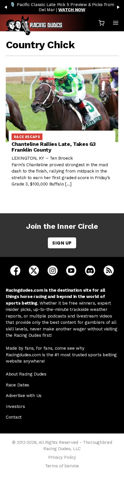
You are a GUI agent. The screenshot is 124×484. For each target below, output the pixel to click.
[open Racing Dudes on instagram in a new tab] (53, 270)
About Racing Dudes (26, 374)
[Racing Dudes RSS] (109, 270)
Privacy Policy (62, 457)
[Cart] (101, 23)
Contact (14, 417)
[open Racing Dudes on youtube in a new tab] (71, 270)
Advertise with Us (24, 395)
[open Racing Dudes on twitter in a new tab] (34, 270)
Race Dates (17, 385)
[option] (62, 7)
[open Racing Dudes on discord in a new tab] (90, 270)
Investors (15, 406)
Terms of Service (62, 465)
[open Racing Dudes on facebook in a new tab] (15, 270)
